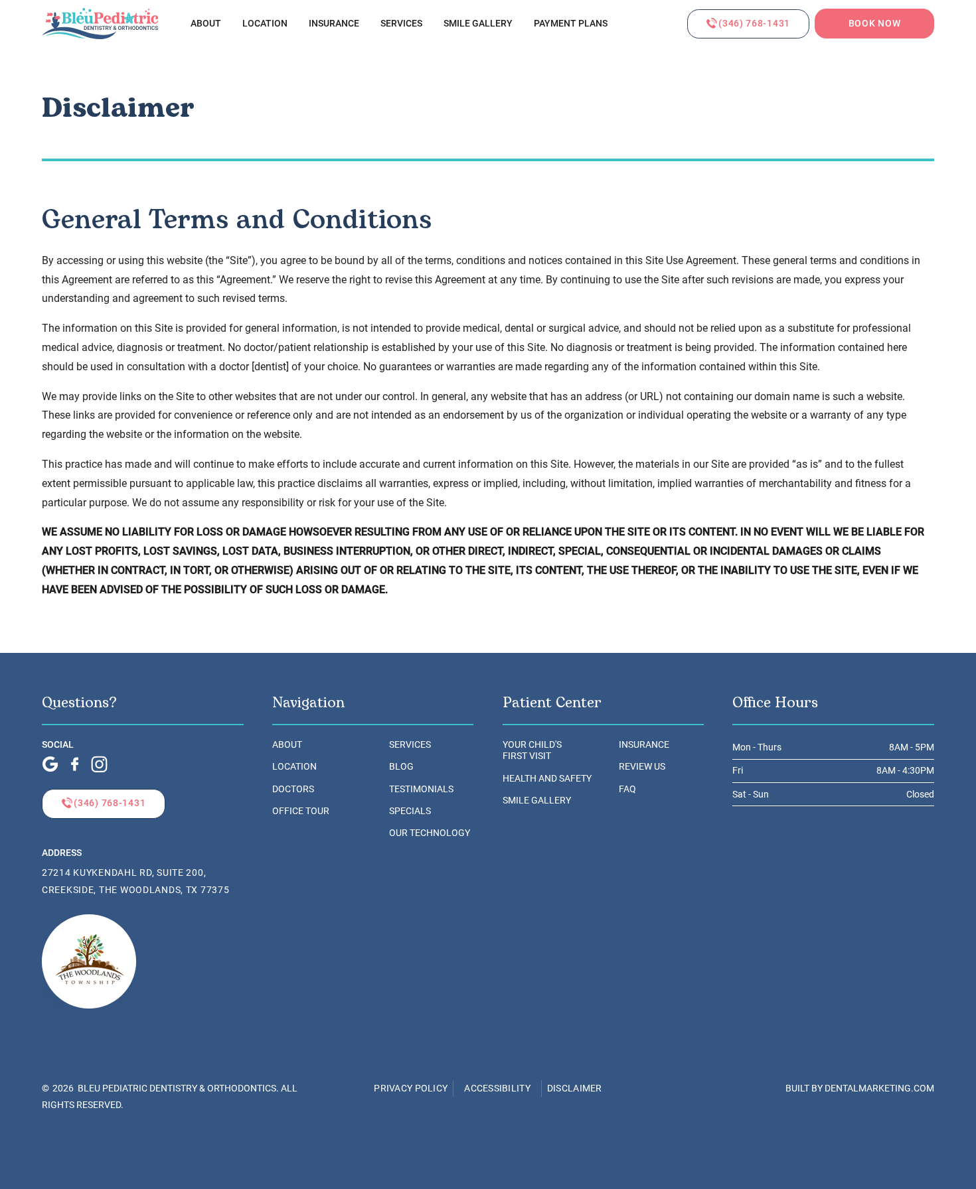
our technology (429, 833)
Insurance (334, 23)
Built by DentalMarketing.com (859, 1088)
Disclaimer (574, 1088)
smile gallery (478, 23)
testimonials (421, 789)
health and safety (547, 778)
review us (642, 766)
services (401, 23)
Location (264, 23)
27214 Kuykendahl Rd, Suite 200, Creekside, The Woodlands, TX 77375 (135, 881)
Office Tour (300, 811)
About (206, 23)
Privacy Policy (410, 1088)
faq (627, 789)
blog (401, 766)
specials (410, 811)
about (287, 744)
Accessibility (497, 1088)
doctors (293, 789)
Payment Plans (571, 23)
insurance (644, 744)
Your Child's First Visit (532, 750)
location (294, 766)
